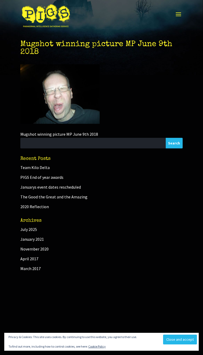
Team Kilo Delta (35, 167)
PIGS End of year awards (41, 177)
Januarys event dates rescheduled (50, 187)
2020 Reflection (34, 206)
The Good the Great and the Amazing (53, 196)
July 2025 (28, 229)
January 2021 (32, 239)
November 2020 (34, 249)
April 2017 (29, 258)
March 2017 (30, 268)
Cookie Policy (97, 346)
